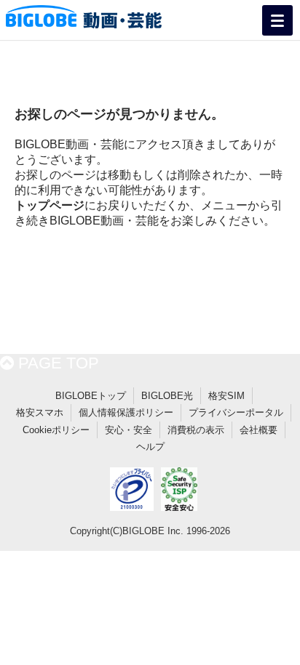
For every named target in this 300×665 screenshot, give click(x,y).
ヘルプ (150, 446)
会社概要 (258, 429)
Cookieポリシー (56, 429)
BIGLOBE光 (167, 395)
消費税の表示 (195, 429)
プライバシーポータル (236, 412)
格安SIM (226, 395)
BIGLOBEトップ (90, 395)
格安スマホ (39, 412)
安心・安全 (128, 429)
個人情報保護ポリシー (126, 412)
